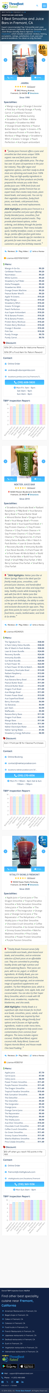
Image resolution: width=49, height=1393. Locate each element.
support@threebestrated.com (21, 1373)
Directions (34, 93)
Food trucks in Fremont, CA (16, 1327)
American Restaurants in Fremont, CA (20, 1311)
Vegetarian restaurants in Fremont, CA (20, 1347)
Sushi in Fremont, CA (13, 1343)
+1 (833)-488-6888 (18, 1377)
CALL (11, 77)
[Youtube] (17, 1382)
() (31, 87)
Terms (14, 1385)
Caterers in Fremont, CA (14, 1323)
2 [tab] (22, 71)
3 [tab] (24, 71)
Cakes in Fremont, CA (13, 1319)
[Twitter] (7, 1382)
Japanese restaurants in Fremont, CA (20, 1335)
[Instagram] (12, 1382)
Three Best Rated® (23, 1391)
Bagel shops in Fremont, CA (16, 1315)
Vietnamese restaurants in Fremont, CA (21, 1351)
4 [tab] (26, 71)
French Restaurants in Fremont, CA (19, 1331)
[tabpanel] (24, 61)
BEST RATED (6, 12)
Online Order (14, 363)
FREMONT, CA (18, 12)
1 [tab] (20, 71)
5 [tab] (28, 71)
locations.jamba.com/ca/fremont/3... (24, 376)
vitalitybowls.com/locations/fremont (24, 1178)
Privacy (5, 1385)
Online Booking (15, 756)
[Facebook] (2, 1382)
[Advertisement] (24, 1263)
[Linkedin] (22, 1382)
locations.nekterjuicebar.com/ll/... (22, 770)
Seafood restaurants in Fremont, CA (19, 1339)
